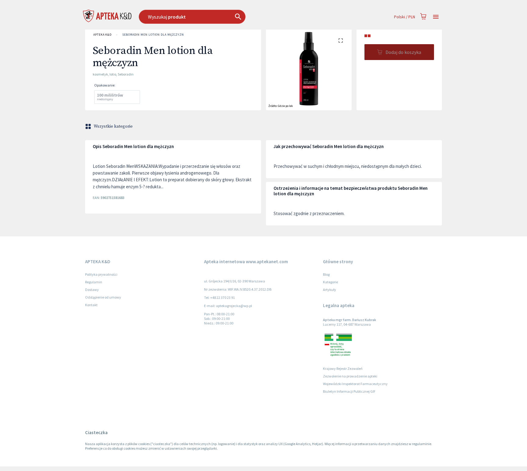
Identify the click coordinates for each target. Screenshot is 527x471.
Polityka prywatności (101, 274)
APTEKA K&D (102, 35)
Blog (326, 274)
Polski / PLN (404, 16)
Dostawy (92, 289)
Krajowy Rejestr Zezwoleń (343, 368)
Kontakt (91, 305)
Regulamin (93, 282)
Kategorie (330, 282)
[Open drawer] (436, 17)
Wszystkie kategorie (113, 126)
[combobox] (223, 17)
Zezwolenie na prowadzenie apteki (350, 376)
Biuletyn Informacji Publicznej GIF (349, 391)
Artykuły (329, 289)
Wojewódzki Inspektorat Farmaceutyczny (355, 383)
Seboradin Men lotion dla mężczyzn (153, 35)
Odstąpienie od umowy (103, 297)
